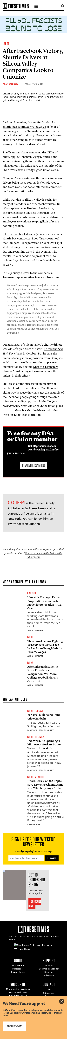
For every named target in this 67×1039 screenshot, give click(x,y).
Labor (6, 43)
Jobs (49, 989)
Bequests (49, 972)
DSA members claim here (33, 465)
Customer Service (18, 995)
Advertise (49, 975)
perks (23, 208)
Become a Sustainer (49, 968)
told (39, 401)
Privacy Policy (18, 972)
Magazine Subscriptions (18, 989)
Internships (49, 993)
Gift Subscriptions (18, 992)
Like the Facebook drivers (19, 234)
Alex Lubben (10, 83)
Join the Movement (14, 1026)
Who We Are (18, 965)
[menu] (36, 7)
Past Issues (18, 968)
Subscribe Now (34, 904)
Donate (49, 965)
